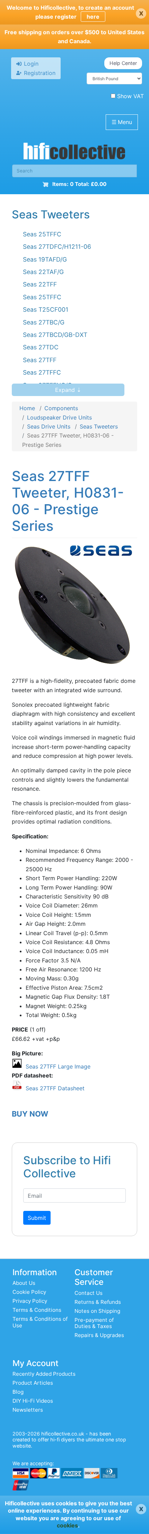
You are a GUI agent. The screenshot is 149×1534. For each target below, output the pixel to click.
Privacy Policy (29, 1301)
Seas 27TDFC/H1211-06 (57, 246)
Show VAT (130, 96)
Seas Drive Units (48, 426)
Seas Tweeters (99, 426)
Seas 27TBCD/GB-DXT (55, 334)
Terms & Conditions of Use (40, 1322)
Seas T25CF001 (45, 309)
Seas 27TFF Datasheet (55, 1088)
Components (61, 408)
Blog (18, 1392)
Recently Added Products (44, 1374)
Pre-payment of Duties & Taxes (94, 1323)
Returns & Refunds (97, 1302)
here (93, 16)
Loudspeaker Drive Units (59, 417)
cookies (67, 1525)
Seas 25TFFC (42, 234)
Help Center (123, 63)
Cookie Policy (29, 1292)
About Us (23, 1283)
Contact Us (88, 1293)
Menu (122, 122)
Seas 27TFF (39, 360)
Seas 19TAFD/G (45, 259)
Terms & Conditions (36, 1310)
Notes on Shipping (97, 1311)
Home (27, 408)
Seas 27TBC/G (43, 322)
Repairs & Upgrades (99, 1335)
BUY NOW (30, 1113)
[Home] (74, 152)
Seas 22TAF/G (43, 271)
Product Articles (32, 1383)
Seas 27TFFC (42, 372)
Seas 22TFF (40, 284)
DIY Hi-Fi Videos (32, 1400)
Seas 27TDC (41, 347)
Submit (37, 1217)
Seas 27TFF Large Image (58, 1066)
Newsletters (27, 1409)
